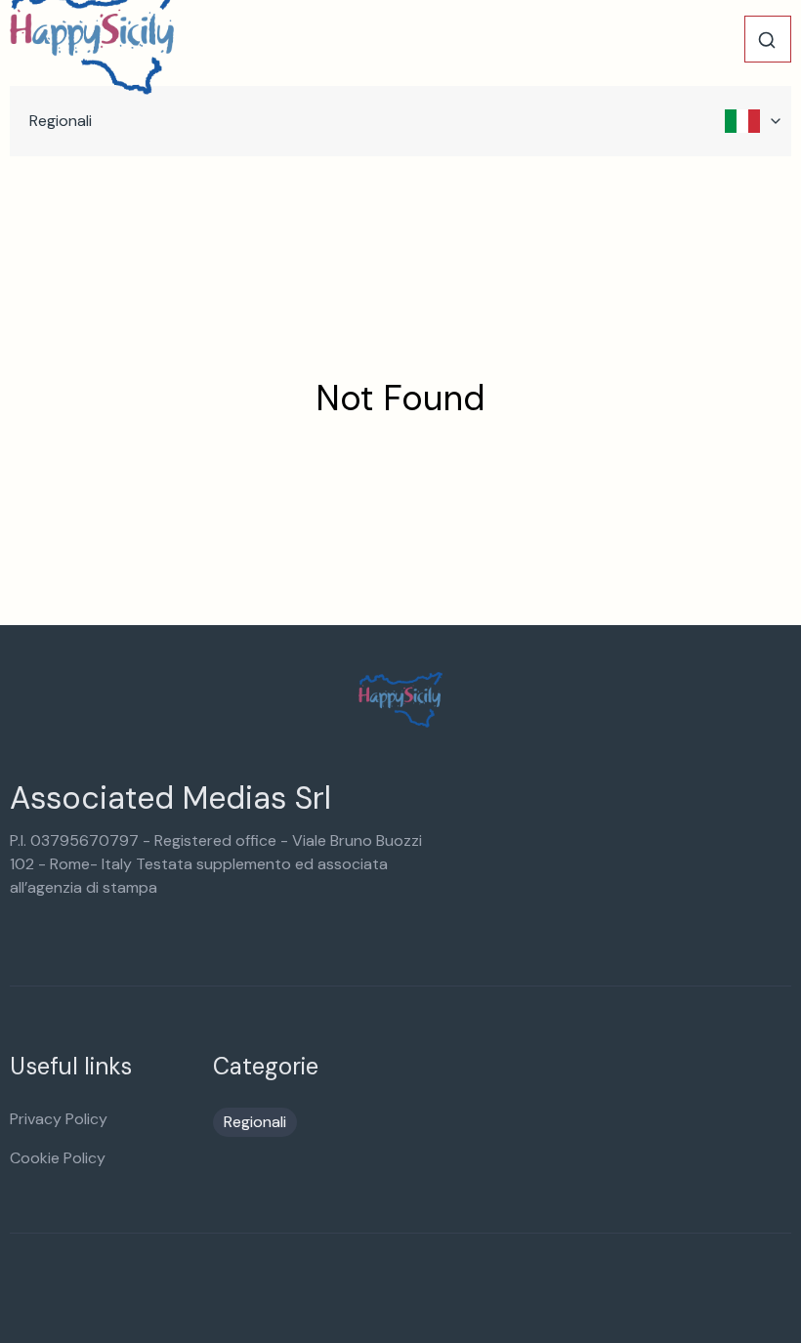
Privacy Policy (58, 1119)
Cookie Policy (57, 1158)
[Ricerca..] (766, 40)
